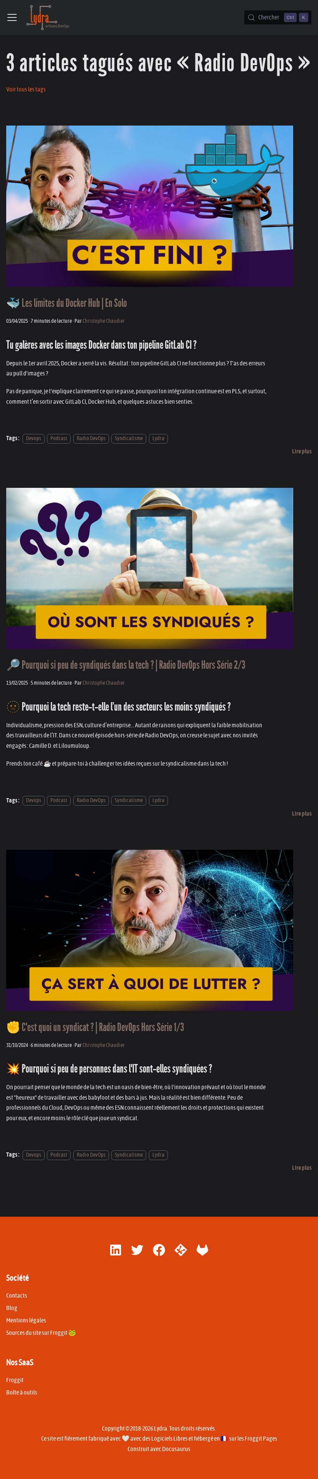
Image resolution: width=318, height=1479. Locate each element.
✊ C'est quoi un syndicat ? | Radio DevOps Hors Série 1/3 (95, 1027)
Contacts (16, 1296)
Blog (11, 1308)
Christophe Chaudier (104, 321)
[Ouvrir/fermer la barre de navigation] (12, 17)
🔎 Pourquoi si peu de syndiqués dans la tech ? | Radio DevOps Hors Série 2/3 (125, 665)
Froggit (15, 1380)
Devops (33, 438)
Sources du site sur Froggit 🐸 (41, 1333)
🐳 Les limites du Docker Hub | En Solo (66, 303)
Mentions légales (26, 1320)
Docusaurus (176, 1449)
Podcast (58, 438)
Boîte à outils (21, 1392)
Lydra (158, 438)
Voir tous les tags (26, 89)
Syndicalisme (129, 438)
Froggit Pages (261, 1439)
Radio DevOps (91, 438)
